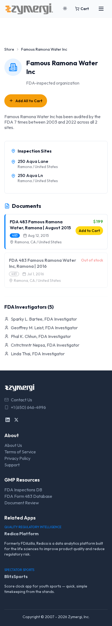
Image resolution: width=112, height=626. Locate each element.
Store (9, 49)
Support (12, 464)
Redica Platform (21, 533)
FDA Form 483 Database (28, 496)
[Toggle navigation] (101, 8)
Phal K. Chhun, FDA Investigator (41, 336)
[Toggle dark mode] (65, 8)
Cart (84, 8)
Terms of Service (20, 451)
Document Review (21, 502)
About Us (13, 445)
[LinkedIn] (7, 420)
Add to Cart (89, 230)
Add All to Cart (28, 100)
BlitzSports (16, 576)
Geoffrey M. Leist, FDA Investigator (44, 327)
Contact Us (21, 399)
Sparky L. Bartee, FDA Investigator (44, 319)
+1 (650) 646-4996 (28, 407)
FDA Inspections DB (23, 489)
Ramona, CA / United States (38, 242)
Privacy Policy (17, 458)
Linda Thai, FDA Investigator (38, 353)
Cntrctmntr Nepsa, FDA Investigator (45, 345)
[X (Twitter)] (16, 420)
